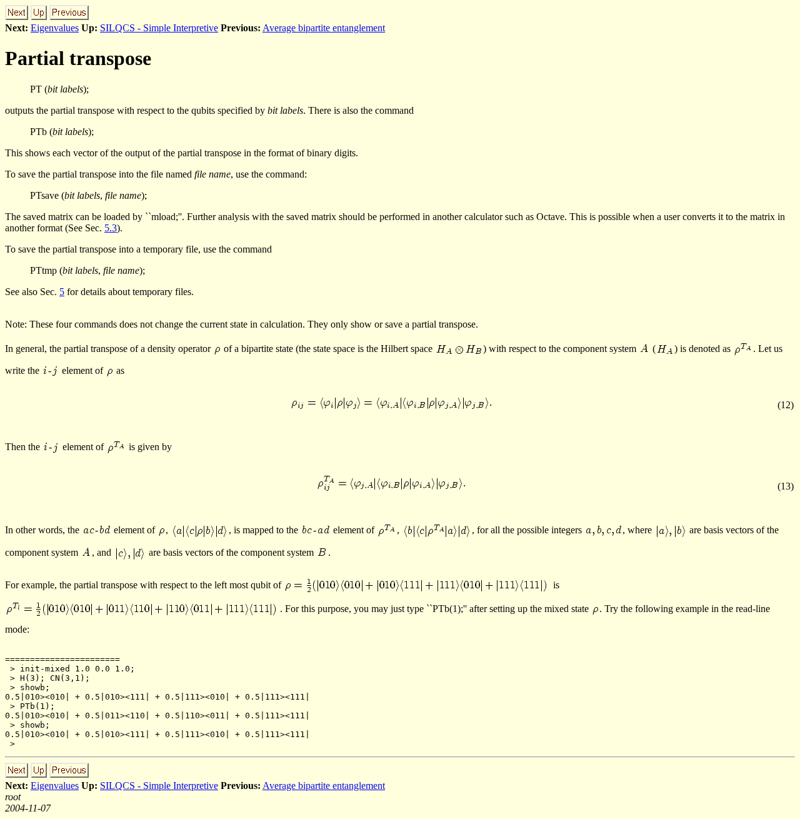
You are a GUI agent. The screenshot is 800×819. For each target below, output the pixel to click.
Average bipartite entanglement (323, 28)
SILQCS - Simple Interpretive (159, 28)
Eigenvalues (55, 28)
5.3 (110, 228)
